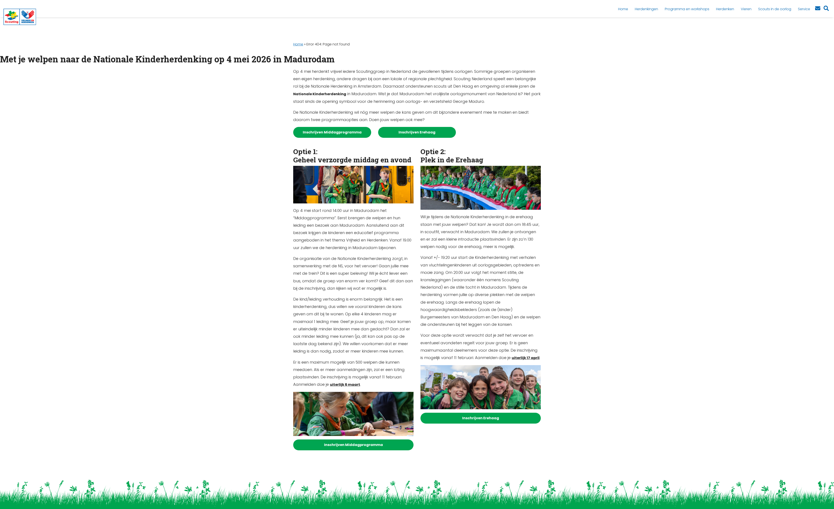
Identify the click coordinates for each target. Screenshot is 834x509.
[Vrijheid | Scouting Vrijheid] (19, 17)
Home (298, 44)
